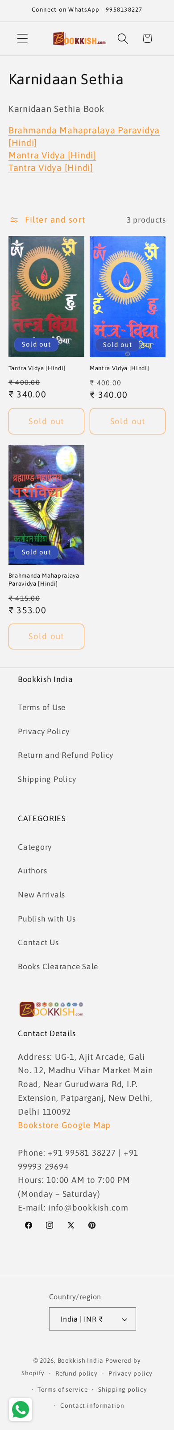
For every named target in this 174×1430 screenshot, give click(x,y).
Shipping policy (122, 1389)
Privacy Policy (44, 731)
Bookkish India (81, 1360)
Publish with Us (46, 918)
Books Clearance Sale (58, 966)
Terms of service (62, 1389)
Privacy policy (130, 1373)
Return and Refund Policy (65, 755)
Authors (32, 870)
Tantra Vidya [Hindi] (50, 167)
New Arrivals (41, 894)
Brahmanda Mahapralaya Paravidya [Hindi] (43, 579)
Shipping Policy (47, 779)
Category (35, 847)
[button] (22, 38)
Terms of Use (42, 707)
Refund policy (76, 1373)
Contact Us (38, 942)
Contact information (92, 1405)
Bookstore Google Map (64, 1125)
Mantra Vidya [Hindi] (52, 155)
